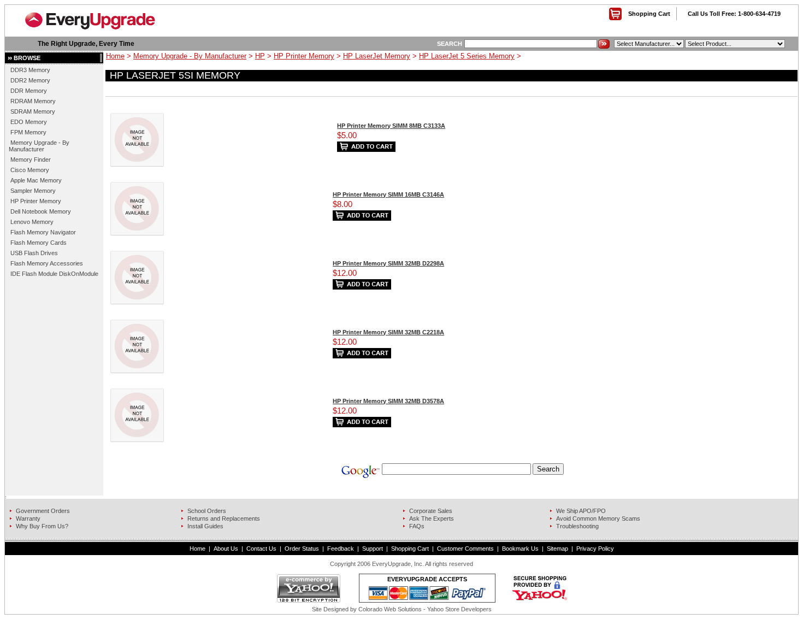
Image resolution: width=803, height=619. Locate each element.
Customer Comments (465, 548)
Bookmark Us (520, 548)
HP (260, 56)
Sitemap (557, 548)
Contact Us (261, 548)
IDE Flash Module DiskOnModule (54, 273)
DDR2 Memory (30, 80)
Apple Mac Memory (36, 180)
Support (372, 548)
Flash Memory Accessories (46, 263)
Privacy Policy (595, 548)
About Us (226, 548)
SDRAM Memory (32, 111)
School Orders (206, 511)
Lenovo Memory (32, 222)
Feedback (340, 548)
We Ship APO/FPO (581, 511)
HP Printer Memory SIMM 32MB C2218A (388, 332)
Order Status (302, 548)
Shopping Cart (649, 13)
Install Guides (205, 526)
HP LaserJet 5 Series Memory (467, 56)
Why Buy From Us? (42, 526)
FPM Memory (28, 132)
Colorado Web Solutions (390, 609)
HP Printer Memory (35, 201)
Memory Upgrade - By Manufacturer (39, 145)
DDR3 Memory (30, 70)
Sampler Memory (33, 190)
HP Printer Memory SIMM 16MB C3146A (388, 194)
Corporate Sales (430, 511)
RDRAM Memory (33, 101)
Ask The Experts (431, 518)
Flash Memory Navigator (43, 232)
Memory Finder (30, 159)
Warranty (28, 518)
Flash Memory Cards (38, 242)
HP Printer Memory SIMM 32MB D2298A (388, 263)
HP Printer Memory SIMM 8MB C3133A (391, 125)
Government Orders (43, 511)
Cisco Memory (29, 170)
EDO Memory (28, 122)
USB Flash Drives (34, 253)
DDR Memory (28, 90)
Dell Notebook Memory (40, 211)
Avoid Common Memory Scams (598, 518)
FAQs (416, 526)
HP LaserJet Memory (376, 56)
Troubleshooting (577, 526)
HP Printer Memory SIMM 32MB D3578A (388, 401)
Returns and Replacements (223, 518)
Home (115, 56)
